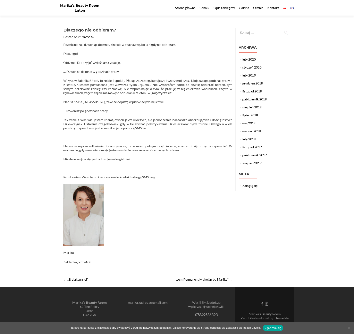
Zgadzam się (273, 328)
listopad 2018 (252, 91)
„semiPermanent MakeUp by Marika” (204, 279)
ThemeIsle (281, 318)
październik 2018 (254, 99)
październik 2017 (254, 155)
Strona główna (185, 8)
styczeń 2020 (251, 67)
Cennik (204, 8)
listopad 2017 (252, 147)
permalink (84, 262)
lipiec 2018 (250, 115)
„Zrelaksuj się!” (75, 279)
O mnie (258, 8)
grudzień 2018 (252, 83)
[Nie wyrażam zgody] (349, 328)
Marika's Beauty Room (79, 6)
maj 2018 (248, 123)
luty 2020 (249, 59)
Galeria (244, 8)
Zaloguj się (250, 186)
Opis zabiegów (224, 8)
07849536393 (206, 315)
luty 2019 (249, 75)
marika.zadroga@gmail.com (148, 302)
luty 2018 (249, 139)
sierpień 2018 (252, 107)
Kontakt (273, 8)
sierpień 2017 (252, 163)
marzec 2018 (251, 131)
